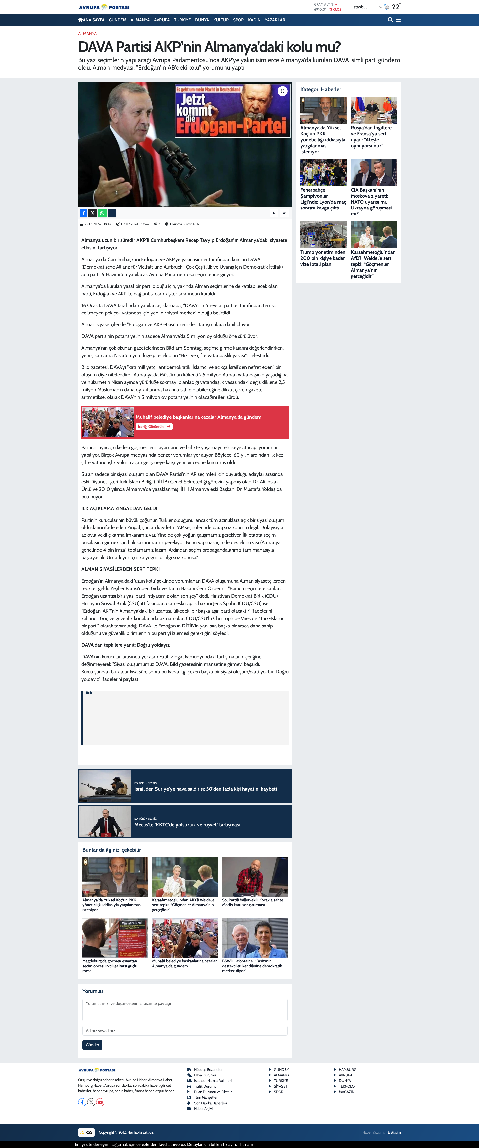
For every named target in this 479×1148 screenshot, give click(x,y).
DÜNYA (202, 19)
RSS (88, 1132)
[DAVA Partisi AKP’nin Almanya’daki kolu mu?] (185, 144)
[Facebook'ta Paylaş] (83, 213)
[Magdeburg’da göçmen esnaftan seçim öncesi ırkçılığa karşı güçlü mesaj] (115, 937)
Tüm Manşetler (206, 1097)
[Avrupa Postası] (104, 6)
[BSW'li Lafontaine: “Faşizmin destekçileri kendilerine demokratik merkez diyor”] (255, 937)
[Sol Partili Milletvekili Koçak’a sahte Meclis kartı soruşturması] (255, 876)
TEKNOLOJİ (348, 1086)
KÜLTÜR (221, 19)
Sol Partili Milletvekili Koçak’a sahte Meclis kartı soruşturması (252, 902)
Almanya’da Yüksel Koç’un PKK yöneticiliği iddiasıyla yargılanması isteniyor (112, 905)
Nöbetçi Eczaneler (208, 1069)
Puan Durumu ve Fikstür (213, 1092)
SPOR (238, 19)
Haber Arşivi (203, 1108)
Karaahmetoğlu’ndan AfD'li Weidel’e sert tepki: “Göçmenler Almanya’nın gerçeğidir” (183, 905)
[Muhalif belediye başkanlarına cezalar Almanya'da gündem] (185, 937)
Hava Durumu (205, 1075)
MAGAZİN (346, 1092)
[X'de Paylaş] (92, 213)
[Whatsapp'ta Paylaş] (102, 213)
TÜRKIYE (281, 1080)
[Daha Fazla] (112, 213)
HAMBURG (347, 1069)
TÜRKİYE (182, 19)
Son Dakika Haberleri (210, 1103)
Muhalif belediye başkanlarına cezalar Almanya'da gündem (184, 963)
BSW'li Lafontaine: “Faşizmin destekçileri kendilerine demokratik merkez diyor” (252, 966)
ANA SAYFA (94, 19)
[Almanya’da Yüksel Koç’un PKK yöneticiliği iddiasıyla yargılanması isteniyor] (115, 876)
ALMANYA (140, 19)
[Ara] (391, 20)
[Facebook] (82, 1102)
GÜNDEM (117, 19)
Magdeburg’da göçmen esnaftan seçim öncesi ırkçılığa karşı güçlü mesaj (109, 966)
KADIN (254, 19)
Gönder (92, 1044)
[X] (91, 1102)
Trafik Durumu (205, 1086)
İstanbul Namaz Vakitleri (213, 1080)
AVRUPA (162, 19)
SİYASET (280, 1086)
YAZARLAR (275, 19)
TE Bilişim (393, 1132)
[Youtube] (100, 1102)
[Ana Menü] (397, 20)
